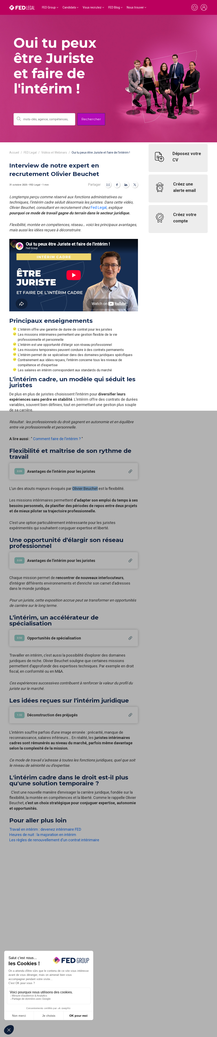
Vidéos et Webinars (54, 152)
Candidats (69, 7)
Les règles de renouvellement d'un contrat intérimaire (54, 840)
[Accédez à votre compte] (204, 7)
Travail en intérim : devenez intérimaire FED (45, 829)
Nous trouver (135, 7)
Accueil (14, 152)
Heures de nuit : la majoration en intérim (42, 834)
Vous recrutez (92, 7)
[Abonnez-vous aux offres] (194, 7)
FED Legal (30, 152)
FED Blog (114, 7)
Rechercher (91, 119)
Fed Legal (99, 207)
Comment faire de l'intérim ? (57, 439)
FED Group (49, 7)
